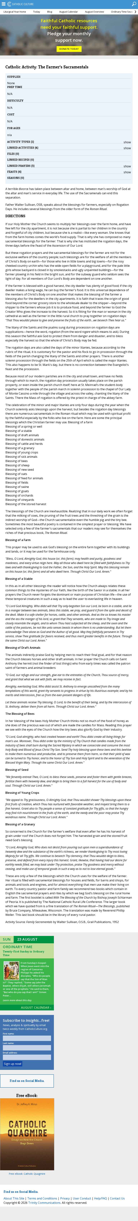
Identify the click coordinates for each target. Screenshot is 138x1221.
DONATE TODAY (69, 48)
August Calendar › (36, 1008)
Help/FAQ (100, 1198)
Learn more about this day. (17, 1000)
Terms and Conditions (42, 1198)
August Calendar (68, 11)
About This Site (14, 1198)
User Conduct (82, 1198)
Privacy (65, 1198)
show (127, 142)
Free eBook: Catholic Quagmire (27, 1173)
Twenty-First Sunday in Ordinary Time (23, 953)
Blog (49, 11)
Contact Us (117, 1198)
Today (36, 11)
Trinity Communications (44, 1203)
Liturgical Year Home (15, 11)
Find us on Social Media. (27, 1081)
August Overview (94, 11)
